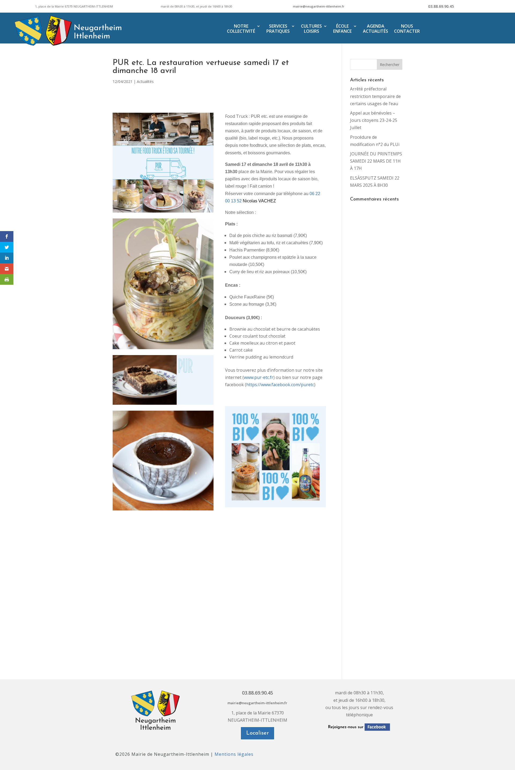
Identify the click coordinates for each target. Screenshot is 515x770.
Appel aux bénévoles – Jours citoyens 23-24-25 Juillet (373, 120)
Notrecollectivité (241, 29)
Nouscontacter (407, 29)
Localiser (257, 733)
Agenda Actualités (375, 29)
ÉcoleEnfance (342, 29)
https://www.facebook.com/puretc (280, 385)
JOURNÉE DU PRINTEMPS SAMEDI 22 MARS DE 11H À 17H (376, 161)
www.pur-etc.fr (258, 377)
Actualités (145, 81)
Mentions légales (234, 754)
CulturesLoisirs (311, 29)
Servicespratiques (278, 29)
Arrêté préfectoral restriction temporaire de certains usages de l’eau (375, 96)
